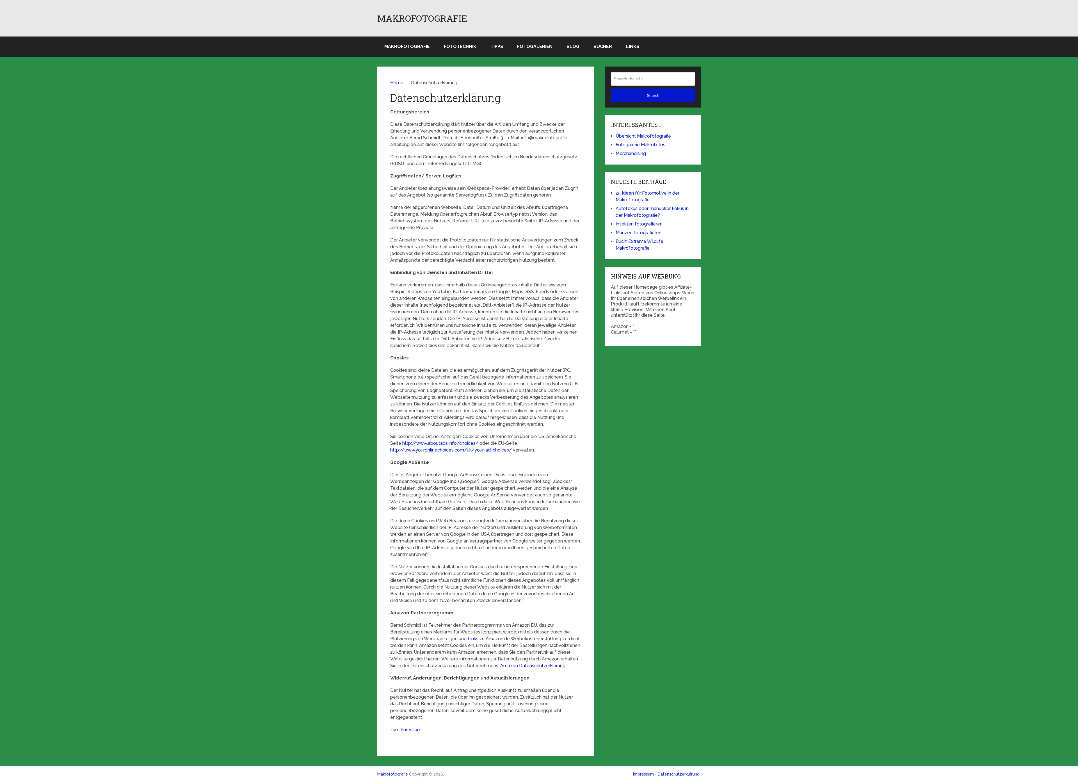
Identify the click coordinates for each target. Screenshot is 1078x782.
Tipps (496, 46)
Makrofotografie (422, 18)
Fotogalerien (534, 46)
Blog (573, 46)
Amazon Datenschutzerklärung (532, 665)
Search (653, 95)
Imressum (411, 729)
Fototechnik (460, 46)
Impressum (643, 774)
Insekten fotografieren (639, 224)
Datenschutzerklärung (679, 774)
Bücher (602, 46)
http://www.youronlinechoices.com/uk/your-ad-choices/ (451, 450)
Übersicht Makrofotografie (643, 136)
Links (632, 46)
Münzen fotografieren (638, 232)
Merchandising (631, 153)
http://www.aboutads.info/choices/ (440, 443)
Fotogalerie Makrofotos (640, 144)
